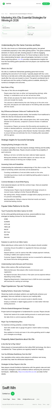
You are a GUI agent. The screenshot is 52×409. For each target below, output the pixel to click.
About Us (35, 404)
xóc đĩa (20, 59)
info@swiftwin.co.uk (28, 399)
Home (2, 13)
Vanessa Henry (6, 27)
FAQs (19, 399)
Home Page (6, 399)
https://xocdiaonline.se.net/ (27, 372)
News (6, 13)
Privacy (39, 404)
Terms (44, 404)
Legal (48, 404)
